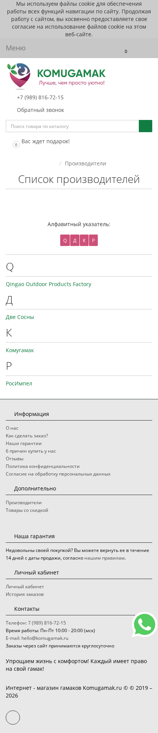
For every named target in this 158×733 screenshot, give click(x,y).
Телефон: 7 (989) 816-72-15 (36, 623)
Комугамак (20, 350)
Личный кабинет (25, 586)
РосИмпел (19, 383)
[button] (79, 141)
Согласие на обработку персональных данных (58, 474)
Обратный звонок (39, 109)
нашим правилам (104, 558)
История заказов (25, 594)
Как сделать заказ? (27, 435)
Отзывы (14, 458)
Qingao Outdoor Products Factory (48, 284)
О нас (12, 428)
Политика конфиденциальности (43, 466)
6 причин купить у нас (31, 451)
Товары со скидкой (27, 510)
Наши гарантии (24, 443)
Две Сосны (20, 316)
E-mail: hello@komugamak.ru (37, 638)
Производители (24, 502)
